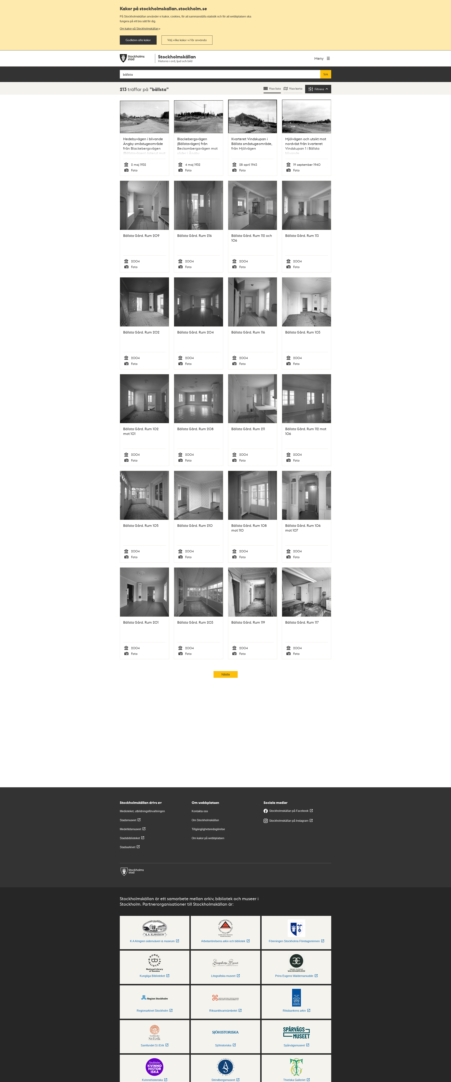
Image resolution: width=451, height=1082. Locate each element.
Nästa (225, 674)
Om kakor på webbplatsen (208, 838)
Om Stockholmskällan (205, 820)
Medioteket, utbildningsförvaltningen (142, 811)
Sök (325, 74)
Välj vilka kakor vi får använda (187, 40)
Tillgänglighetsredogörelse (208, 829)
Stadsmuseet (128, 820)
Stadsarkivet (127, 847)
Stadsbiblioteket (130, 838)
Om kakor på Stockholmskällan (139, 28)
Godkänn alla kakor (138, 40)
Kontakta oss (200, 811)
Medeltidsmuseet (130, 829)
